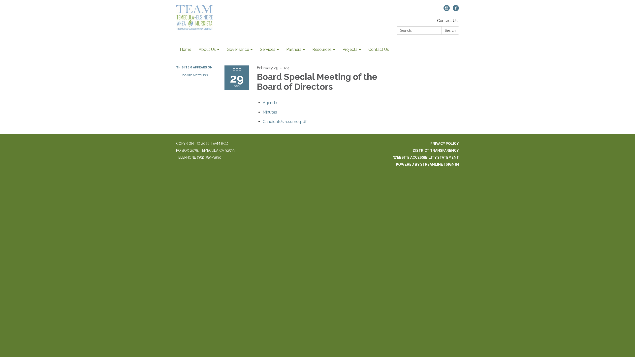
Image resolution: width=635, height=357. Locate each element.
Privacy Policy (444, 144)
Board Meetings (195, 75)
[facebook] (456, 9)
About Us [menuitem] (207, 49)
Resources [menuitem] (322, 49)
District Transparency (436, 150)
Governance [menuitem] (238, 49)
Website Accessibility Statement (426, 157)
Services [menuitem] (267, 49)
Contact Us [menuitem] (378, 49)
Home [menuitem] (185, 49)
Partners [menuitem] (293, 49)
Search (450, 30)
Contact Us (447, 20)
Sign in (452, 164)
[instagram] (447, 9)
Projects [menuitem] (350, 49)
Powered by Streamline (419, 164)
